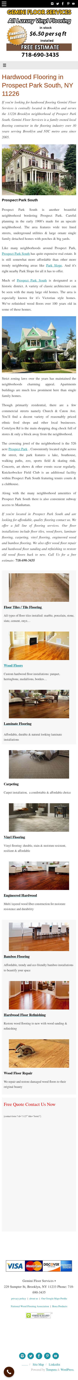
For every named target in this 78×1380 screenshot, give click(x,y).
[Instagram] (52, 3)
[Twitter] (57, 3)
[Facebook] (63, 3)
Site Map (38, 1364)
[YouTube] (73, 3)
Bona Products (59, 1306)
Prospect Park (18, 449)
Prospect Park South (16, 253)
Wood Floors (13, 665)
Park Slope (54, 265)
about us (33, 1298)
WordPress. (67, 1369)
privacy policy (18, 1298)
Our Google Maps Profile (54, 1298)
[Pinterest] (68, 3)
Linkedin (54, 1364)
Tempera (51, 1369)
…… (25, 1364)
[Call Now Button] (9, 1372)
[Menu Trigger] (4, 3)
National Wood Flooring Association (30, 1306)
